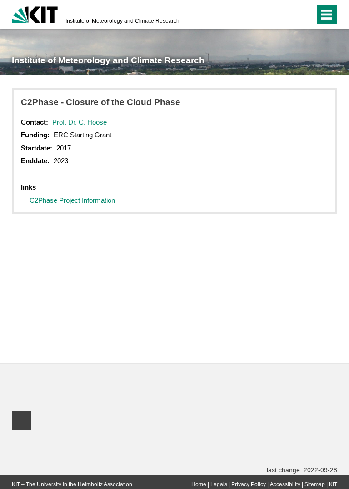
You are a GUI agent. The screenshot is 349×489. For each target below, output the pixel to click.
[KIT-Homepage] (35, 13)
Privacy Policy (248, 484)
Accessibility (285, 484)
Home (198, 484)
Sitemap (314, 484)
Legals (218, 484)
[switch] (289, 15)
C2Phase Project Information (72, 200)
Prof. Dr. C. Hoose (79, 122)
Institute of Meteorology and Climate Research (122, 21)
